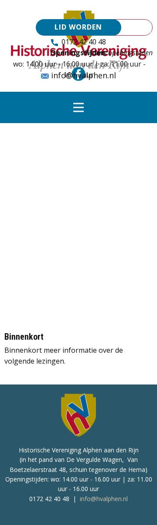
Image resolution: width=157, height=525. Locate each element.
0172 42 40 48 (82, 42)
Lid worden (78, 27)
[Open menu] (78, 107)
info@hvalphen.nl (82, 75)
